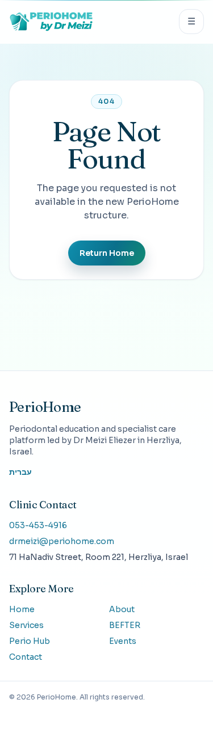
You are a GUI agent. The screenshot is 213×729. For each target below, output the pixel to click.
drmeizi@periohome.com (61, 541)
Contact (25, 657)
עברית (20, 472)
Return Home (107, 253)
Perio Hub (29, 641)
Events (122, 641)
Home (22, 609)
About (122, 609)
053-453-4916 (38, 525)
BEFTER (124, 625)
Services (26, 625)
